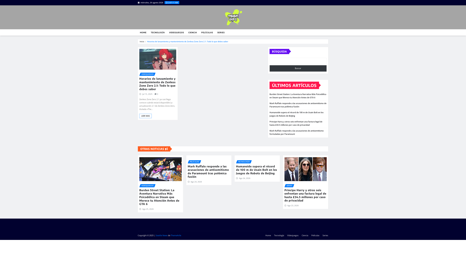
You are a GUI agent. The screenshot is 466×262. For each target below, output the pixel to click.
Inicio (142, 41)
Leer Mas (145, 116)
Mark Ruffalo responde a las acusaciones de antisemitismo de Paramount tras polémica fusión (208, 171)
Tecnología (158, 32)
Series (221, 32)
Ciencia (192, 32)
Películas (207, 32)
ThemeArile (176, 235)
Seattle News (161, 235)
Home (143, 32)
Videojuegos (176, 32)
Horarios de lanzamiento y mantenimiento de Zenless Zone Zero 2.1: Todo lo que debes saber (187, 41)
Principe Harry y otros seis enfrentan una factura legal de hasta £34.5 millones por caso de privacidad (305, 195)
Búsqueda (279, 51)
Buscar (298, 68)
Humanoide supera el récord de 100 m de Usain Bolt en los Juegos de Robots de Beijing (256, 170)
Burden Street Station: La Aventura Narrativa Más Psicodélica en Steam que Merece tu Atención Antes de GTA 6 (159, 197)
